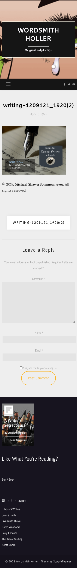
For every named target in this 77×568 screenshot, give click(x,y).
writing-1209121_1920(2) (39, 222)
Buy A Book (8, 479)
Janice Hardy (9, 515)
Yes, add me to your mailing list (40, 368)
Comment (38, 279)
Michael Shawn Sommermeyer (39, 184)
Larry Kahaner (9, 533)
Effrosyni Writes (11, 509)
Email (39, 350)
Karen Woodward (11, 527)
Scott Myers (8, 545)
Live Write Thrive (11, 521)
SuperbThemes (62, 561)
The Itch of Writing (12, 539)
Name (39, 333)
